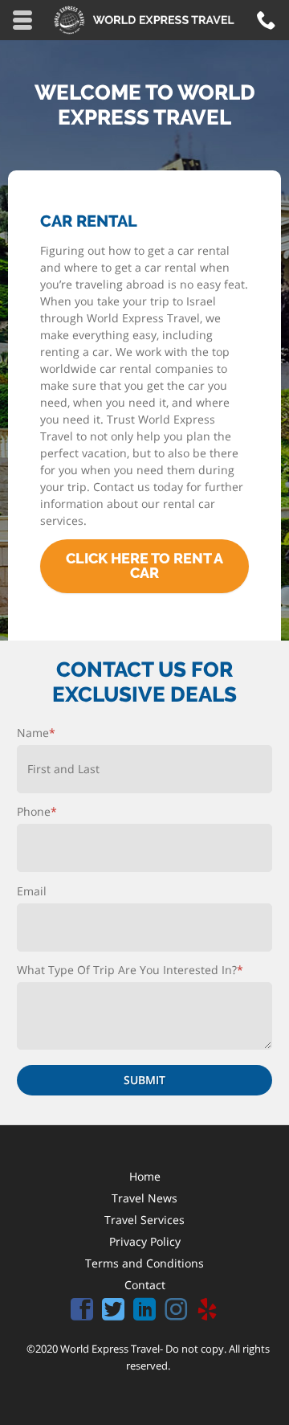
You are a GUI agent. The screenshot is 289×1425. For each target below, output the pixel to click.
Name (36, 732)
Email (32, 891)
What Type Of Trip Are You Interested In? (130, 969)
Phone (37, 811)
